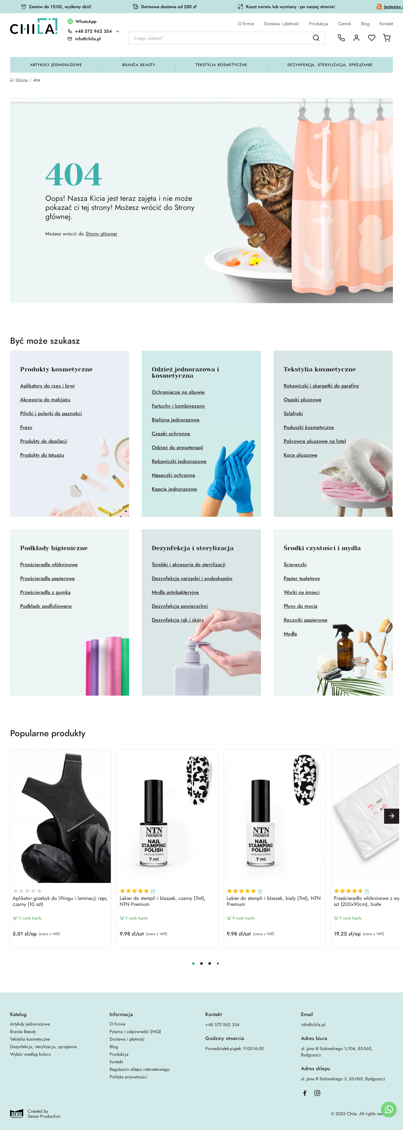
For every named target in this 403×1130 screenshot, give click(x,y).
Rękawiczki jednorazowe (179, 461)
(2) (152, 891)
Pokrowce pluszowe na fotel (315, 441)
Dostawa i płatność (281, 23)
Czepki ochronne (171, 434)
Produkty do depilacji (43, 441)
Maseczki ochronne (173, 475)
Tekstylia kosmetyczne (221, 65)
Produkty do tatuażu (42, 455)
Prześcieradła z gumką (45, 592)
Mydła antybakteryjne (175, 592)
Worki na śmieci (302, 592)
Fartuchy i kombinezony (178, 406)
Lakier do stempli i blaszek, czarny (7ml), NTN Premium (163, 901)
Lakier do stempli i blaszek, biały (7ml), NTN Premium (274, 901)
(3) (367, 891)
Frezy (26, 427)
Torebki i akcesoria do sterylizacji (188, 565)
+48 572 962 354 (93, 31)
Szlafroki (293, 413)
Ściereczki (295, 565)
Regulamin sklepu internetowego (140, 1069)
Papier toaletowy (302, 578)
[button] (391, 816)
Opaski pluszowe (302, 400)
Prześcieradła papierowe (47, 578)
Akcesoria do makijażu (45, 400)
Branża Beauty (138, 65)
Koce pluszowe (300, 455)
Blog (365, 23)
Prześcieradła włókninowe (49, 565)
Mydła (290, 634)
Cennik (344, 23)
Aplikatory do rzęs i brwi (47, 386)
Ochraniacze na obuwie (178, 392)
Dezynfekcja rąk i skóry (178, 620)
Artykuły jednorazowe (56, 65)
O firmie (246, 23)
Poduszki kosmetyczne (309, 427)
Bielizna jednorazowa (175, 420)
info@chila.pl (313, 1024)
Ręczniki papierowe (305, 620)
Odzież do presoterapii (177, 447)
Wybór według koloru (30, 1054)
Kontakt (386, 23)
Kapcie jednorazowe (174, 489)
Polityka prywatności (128, 1077)
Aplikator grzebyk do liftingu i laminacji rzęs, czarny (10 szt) (60, 901)
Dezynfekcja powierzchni (180, 606)
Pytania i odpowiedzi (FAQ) (135, 1031)
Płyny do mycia (300, 606)
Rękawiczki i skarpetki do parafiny (321, 386)
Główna (21, 80)
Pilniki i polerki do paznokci (51, 413)
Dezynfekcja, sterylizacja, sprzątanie (330, 65)
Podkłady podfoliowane (46, 606)
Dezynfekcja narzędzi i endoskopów (192, 578)
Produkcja (318, 23)
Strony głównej (101, 233)
